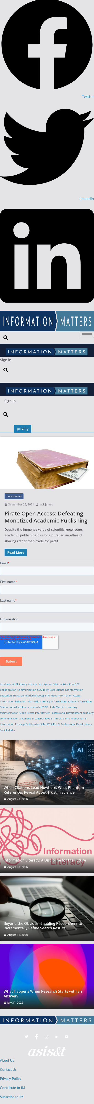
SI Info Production (73, 718)
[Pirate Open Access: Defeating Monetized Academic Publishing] (47, 463)
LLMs (52, 707)
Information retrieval (63, 701)
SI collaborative (41, 718)
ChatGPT (74, 684)
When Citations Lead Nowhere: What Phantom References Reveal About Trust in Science (44, 790)
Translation (14, 496)
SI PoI (53, 724)
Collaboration (8, 689)
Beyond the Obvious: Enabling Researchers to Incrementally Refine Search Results (43, 926)
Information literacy (38, 701)
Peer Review (42, 712)
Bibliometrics (60, 684)
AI (13, 684)
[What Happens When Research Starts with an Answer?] (47, 976)
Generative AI (29, 695)
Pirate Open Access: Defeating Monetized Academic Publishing (46, 517)
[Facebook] (36, 1036)
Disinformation (74, 689)
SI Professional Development (75, 724)
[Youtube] (66, 1036)
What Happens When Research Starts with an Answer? (43, 994)
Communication (26, 689)
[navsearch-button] (5, 337)
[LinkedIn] (56, 1036)
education (6, 695)
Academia (5, 684)
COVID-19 (43, 689)
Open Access (26, 712)
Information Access (69, 695)
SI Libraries (32, 724)
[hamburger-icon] (87, 334)
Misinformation (9, 712)
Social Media (7, 730)
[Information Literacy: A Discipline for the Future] (47, 840)
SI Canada (25, 718)
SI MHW (45, 724)
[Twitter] (26, 1036)
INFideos (52, 695)
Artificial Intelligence (40, 684)
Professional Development (66, 712)
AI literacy (21, 684)
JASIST (44, 707)
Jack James (46, 504)
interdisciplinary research (25, 707)
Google (41, 695)
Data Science (57, 689)
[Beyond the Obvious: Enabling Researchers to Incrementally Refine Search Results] (47, 908)
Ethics (16, 695)
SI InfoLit (56, 718)
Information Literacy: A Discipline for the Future (45, 860)
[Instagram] (46, 1036)
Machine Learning (66, 707)
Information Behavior (13, 701)
